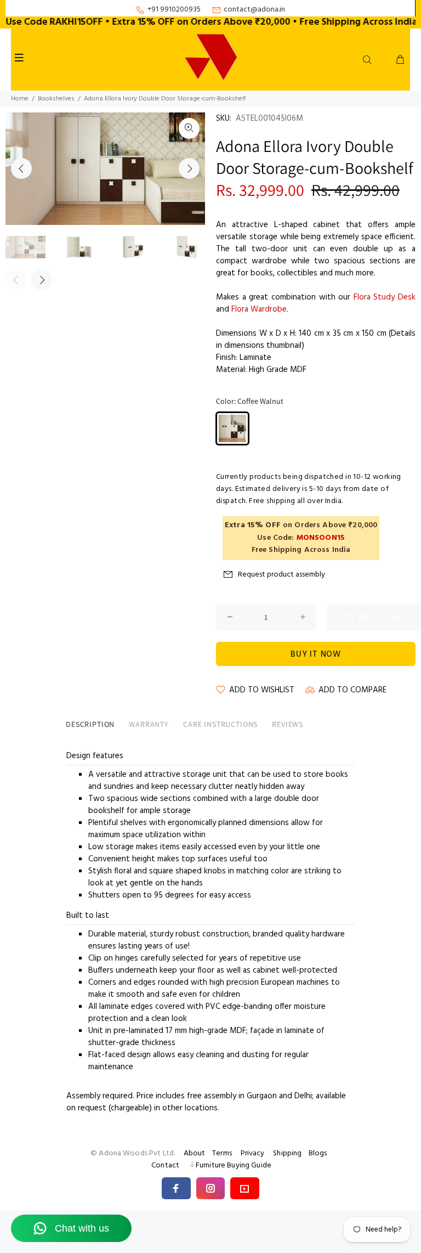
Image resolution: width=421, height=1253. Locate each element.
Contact (165, 1165)
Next (189, 168)
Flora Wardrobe (259, 309)
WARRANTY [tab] (149, 724)
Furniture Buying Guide (233, 1165)
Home (20, 98)
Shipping (287, 1153)
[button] (176, 1188)
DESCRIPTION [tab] (90, 724)
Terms (222, 1153)
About (195, 1153)
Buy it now (316, 654)
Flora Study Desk (385, 297)
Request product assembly (281, 574)
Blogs (318, 1153)
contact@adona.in (254, 10)
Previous (21, 168)
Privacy (253, 1153)
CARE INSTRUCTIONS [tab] (220, 724)
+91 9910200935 (174, 10)
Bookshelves (56, 98)
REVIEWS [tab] (287, 724)
